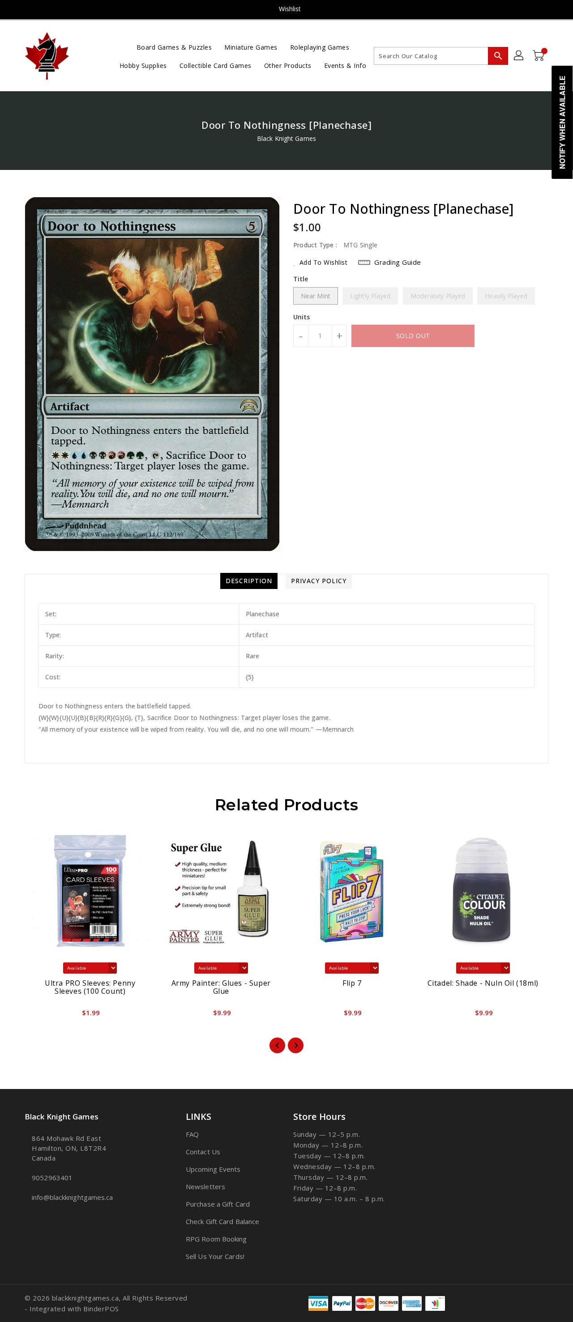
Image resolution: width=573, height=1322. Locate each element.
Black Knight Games (286, 138)
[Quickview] (39, 1015)
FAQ (192, 1134)
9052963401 (52, 1177)
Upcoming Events (213, 1169)
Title (300, 279)
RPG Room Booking (216, 1238)
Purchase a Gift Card (218, 1203)
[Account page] (519, 56)
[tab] (249, 581)
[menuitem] (174, 47)
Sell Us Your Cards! (215, 1256)
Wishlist (290, 8)
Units (301, 317)
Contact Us (203, 1151)
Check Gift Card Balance (222, 1221)
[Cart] (539, 56)
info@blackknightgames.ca (72, 1197)
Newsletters (205, 1186)
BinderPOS (101, 1308)
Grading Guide (397, 262)
